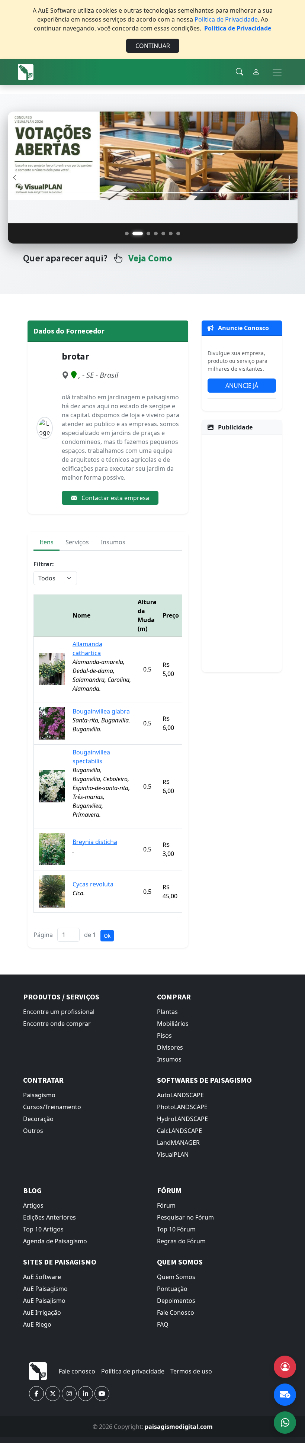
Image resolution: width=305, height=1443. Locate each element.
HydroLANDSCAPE (182, 1119)
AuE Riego (37, 1324)
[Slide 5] (163, 233)
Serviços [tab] (77, 542)
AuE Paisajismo (44, 1301)
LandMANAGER (178, 1142)
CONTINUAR (152, 46)
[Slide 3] (148, 233)
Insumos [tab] (113, 542)
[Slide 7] (178, 233)
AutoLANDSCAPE (180, 1095)
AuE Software (42, 1277)
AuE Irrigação (42, 1312)
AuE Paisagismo (45, 1289)
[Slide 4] (156, 233)
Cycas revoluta (93, 884)
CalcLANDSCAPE (179, 1131)
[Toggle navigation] (277, 72)
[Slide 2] (137, 233)
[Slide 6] (171, 233)
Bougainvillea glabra (101, 711)
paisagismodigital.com (179, 1427)
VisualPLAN (173, 1154)
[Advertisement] (241, 552)
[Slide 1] (127, 233)
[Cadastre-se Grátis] (285, 1367)
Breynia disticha (95, 842)
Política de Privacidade (226, 19)
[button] (36, 1393)
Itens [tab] (46, 542)
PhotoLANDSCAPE (182, 1107)
